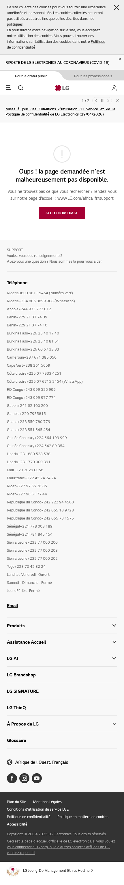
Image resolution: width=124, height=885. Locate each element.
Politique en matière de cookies (82, 816)
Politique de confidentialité (28, 816)
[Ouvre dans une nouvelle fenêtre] (12, 778)
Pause (102, 100)
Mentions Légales (47, 801)
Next (108, 100)
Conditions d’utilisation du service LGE (38, 809)
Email (12, 605)
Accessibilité (17, 824)
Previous (96, 100)
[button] (116, 7)
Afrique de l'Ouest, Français (41, 762)
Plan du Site (16, 801)
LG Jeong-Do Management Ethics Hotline (56, 870)
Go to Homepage (62, 213)
